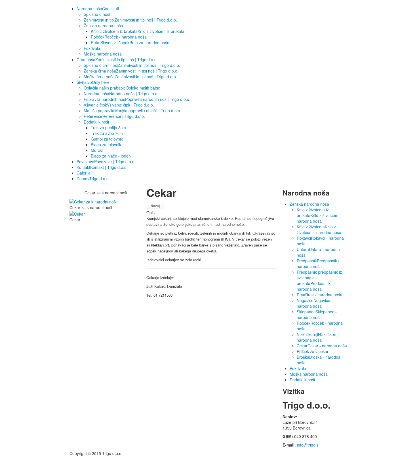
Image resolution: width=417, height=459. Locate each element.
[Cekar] (78, 213)
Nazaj (155, 205)
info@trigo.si (308, 445)
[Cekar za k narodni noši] (94, 201)
